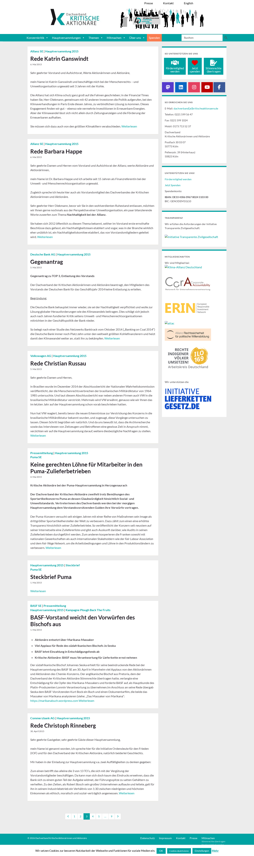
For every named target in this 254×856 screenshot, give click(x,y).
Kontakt (180, 838)
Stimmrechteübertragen (213, 70)
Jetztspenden (195, 70)
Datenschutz (147, 838)
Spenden (154, 37)
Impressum (165, 838)
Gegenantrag (46, 261)
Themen (94, 37)
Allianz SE (37, 51)
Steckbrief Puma (51, 576)
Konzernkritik (35, 37)
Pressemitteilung (41, 453)
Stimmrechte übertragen (213, 841)
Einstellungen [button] (202, 850)
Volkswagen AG (41, 355)
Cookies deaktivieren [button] (179, 851)
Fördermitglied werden (178, 179)
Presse (193, 838)
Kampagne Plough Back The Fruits (88, 610)
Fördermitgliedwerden (175, 70)
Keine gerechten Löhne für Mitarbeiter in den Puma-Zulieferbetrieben (86, 467)
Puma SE (36, 457)
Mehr (215, 850)
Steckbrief (73, 565)
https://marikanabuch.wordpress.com (54, 700)
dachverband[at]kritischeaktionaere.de (196, 108)
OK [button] (161, 850)
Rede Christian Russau (58, 363)
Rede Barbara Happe (56, 151)
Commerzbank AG (42, 718)
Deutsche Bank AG (43, 254)
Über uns (135, 37)
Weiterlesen (129, 126)
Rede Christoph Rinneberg (63, 725)
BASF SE (36, 605)
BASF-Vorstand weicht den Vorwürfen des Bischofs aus (82, 620)
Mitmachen (114, 37)
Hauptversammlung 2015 (61, 51)
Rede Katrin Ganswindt (59, 58)
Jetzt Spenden (173, 185)
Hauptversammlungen (66, 37)
